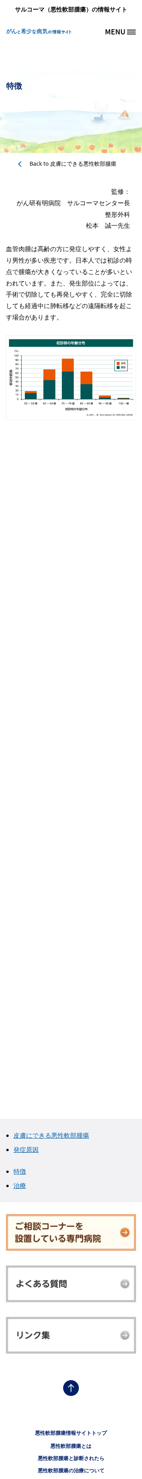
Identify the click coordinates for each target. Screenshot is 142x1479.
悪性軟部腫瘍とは (71, 1445)
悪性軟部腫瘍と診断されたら (71, 1458)
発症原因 (26, 1149)
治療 (19, 1185)
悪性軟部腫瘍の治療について (71, 1470)
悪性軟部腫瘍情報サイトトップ (71, 1432)
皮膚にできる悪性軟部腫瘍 (73, 163)
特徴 (19, 1171)
